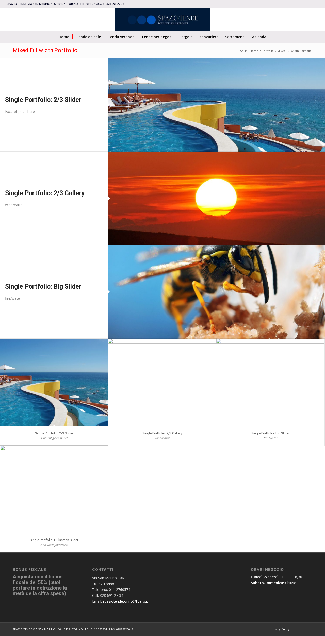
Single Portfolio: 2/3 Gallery (45, 193)
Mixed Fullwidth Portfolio (45, 50)
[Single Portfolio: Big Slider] (216, 292)
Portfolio (268, 51)
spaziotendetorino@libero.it (125, 601)
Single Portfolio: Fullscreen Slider (54, 540)
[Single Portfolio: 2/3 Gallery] (216, 198)
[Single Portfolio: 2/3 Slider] (216, 105)
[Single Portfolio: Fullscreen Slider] (54, 489)
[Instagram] (307, 4)
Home (254, 51)
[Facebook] (314, 4)
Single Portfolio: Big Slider (43, 286)
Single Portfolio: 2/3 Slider (43, 99)
